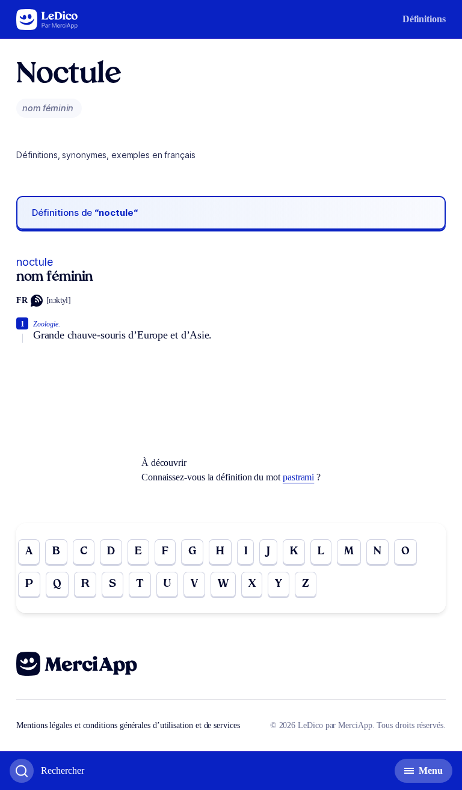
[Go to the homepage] (47, 19)
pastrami (298, 477)
